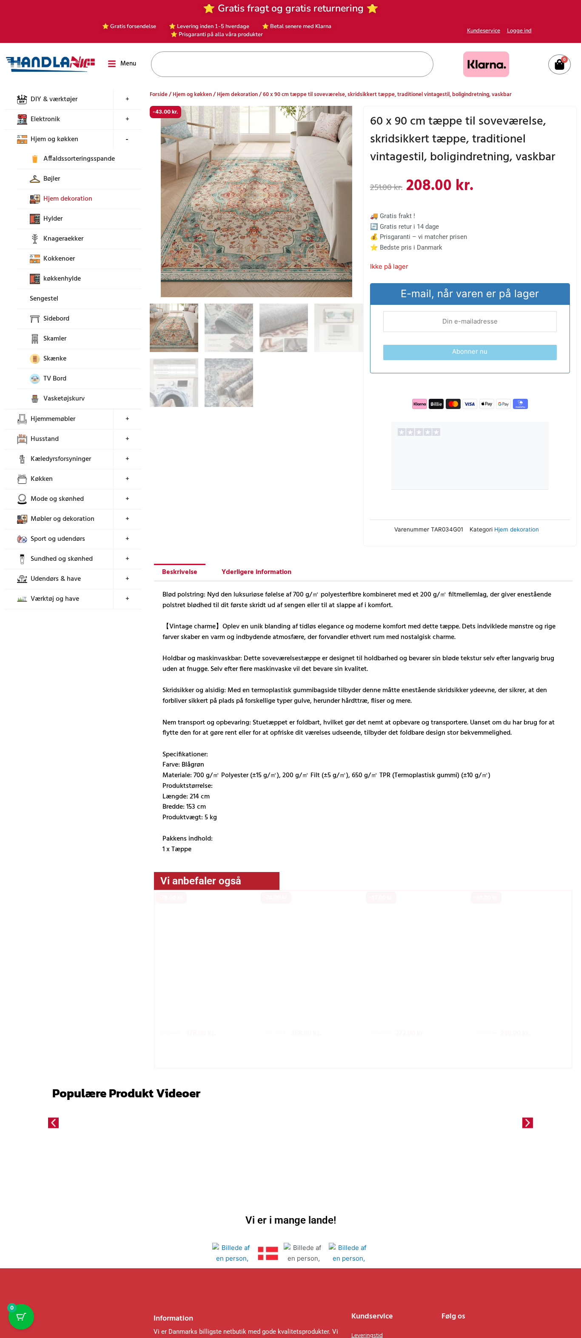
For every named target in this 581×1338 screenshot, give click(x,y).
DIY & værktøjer (54, 99)
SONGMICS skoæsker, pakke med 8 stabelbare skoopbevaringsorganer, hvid (415, 1015)
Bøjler (51, 179)
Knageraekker (63, 238)
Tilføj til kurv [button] (205, 1048)
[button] (159, 973)
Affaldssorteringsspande (79, 159)
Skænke (54, 358)
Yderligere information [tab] (256, 572)
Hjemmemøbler (53, 419)
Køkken (42, 479)
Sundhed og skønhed (62, 559)
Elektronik (45, 119)
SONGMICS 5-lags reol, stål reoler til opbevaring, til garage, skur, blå (204, 1011)
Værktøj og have (55, 599)
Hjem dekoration (67, 199)
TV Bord (54, 378)
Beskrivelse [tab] (179, 572)
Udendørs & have (56, 579)
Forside (159, 94)
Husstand (45, 439)
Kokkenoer (59, 258)
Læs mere (415, 1048)
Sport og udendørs (58, 539)
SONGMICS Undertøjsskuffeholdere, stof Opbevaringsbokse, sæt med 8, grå (520, 1015)
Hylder (53, 218)
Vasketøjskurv (64, 398)
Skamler (54, 338)
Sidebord (56, 318)
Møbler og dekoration (62, 519)
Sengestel (44, 298)
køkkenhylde (62, 278)
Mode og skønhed (57, 499)
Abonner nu (469, 351)
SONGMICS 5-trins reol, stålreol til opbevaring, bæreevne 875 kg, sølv (309, 1011)
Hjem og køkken (54, 139)
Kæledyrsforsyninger (61, 459)
